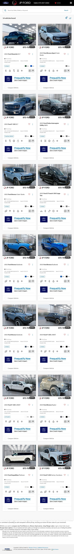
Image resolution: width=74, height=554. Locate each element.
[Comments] (30, 70)
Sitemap (31, 547)
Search (66, 10)
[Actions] (32, 54)
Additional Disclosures (43, 547)
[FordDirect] (7, 549)
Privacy (35, 547)
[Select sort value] (69, 18)
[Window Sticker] (33, 70)
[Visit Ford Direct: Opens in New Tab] (55, 549)
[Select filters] (66, 18)
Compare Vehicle (13, 88)
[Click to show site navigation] (71, 3)
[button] (34, 36)
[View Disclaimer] (22, 71)
